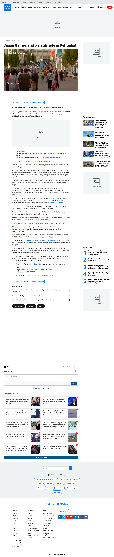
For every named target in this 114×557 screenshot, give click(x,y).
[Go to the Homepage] (7, 7)
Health (78, 7)
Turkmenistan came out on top (38, 223)
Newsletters (64, 522)
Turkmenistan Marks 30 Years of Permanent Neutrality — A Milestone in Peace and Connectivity (36, 290)
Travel (53, 7)
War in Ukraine (63, 479)
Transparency (47, 525)
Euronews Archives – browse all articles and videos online (18, 544)
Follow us (30, 523)
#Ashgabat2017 (21, 151)
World (30, 7)
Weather (30, 518)
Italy (40, 483)
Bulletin (30, 515)
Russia (75, 479)
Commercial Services (49, 515)
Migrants (57, 492)
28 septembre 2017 (44, 161)
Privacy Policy (47, 523)
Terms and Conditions (49, 518)
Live (110, 7)
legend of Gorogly (57, 202)
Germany (49, 488)
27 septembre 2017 (46, 275)
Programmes (16, 538)
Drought (49, 483)
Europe (23, 7)
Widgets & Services (33, 530)
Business (46, 7)
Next (59, 7)
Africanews (31, 533)
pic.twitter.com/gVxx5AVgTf (51, 157)
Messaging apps (32, 528)
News (8, 40)
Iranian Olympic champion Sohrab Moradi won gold (39, 240)
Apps (29, 525)
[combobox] (64, 2)
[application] (41, 70)
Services (30, 510)
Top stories (89, 117)
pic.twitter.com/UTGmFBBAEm (26, 272)
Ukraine (59, 483)
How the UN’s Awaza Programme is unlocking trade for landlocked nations (33, 300)
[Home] (4, 40)
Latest (17, 7)
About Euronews (47, 513)
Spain (40, 488)
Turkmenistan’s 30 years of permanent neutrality (26, 296)
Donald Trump (71, 483)
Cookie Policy (47, 520)
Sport (40, 306)
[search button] (55, 2)
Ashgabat (31, 306)
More (44, 510)
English (5, 2)
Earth (72, 7)
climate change (71, 488)
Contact (45, 528)
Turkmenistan (18, 306)
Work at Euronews (48, 530)
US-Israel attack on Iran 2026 (45, 479)
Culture (65, 7)
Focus (18, 40)
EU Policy (37, 7)
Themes (14, 510)
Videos (14, 535)
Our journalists (16, 540)
